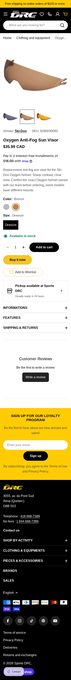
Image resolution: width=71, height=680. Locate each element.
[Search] (62, 25)
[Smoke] (6, 207)
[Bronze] (16, 207)
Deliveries (10, 647)
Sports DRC (22, 663)
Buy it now (17, 259)
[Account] (57, 14)
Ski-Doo (21, 131)
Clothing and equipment (33, 38)
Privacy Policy (13, 640)
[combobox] (35, 25)
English (8, 592)
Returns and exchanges (19, 655)
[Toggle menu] (5, 14)
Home (7, 38)
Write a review (36, 377)
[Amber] (25, 207)
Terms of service (14, 632)
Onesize (11, 225)
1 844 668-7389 (27, 521)
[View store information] (61, 291)
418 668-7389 (30, 516)
